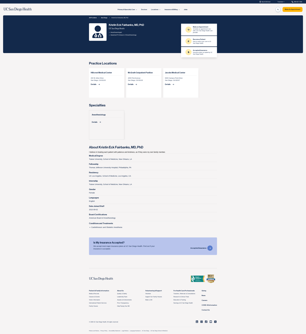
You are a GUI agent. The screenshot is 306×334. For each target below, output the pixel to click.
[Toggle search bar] (278, 9)
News (203, 295)
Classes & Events (94, 296)
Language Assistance (135, 330)
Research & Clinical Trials (181, 296)
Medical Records (94, 293)
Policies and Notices (94, 330)
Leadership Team (122, 296)
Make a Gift (148, 300)
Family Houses (93, 306)
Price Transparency (123, 303)
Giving (204, 291)
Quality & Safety (122, 293)
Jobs (185, 9)
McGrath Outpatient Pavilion (140, 73)
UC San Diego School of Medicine (159, 330)
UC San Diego (145, 330)
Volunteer (148, 293)
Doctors (144, 9)
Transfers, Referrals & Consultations (184, 293)
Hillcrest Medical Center (101, 73)
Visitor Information (94, 300)
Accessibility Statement (114, 330)
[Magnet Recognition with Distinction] (198, 279)
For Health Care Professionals (184, 291)
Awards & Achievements (124, 300)
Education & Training (179, 300)
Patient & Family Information (99, 291)
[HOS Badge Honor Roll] (211, 279)
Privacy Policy (103, 330)
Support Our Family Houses (153, 296)
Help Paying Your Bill (123, 306)
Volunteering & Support (153, 291)
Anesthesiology (99, 115)
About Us (120, 291)
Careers (204, 300)
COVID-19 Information (209, 305)
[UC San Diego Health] (104, 278)
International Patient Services (98, 303)
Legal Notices (125, 330)
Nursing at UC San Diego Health (183, 303)
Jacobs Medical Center (175, 73)
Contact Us (206, 310)
